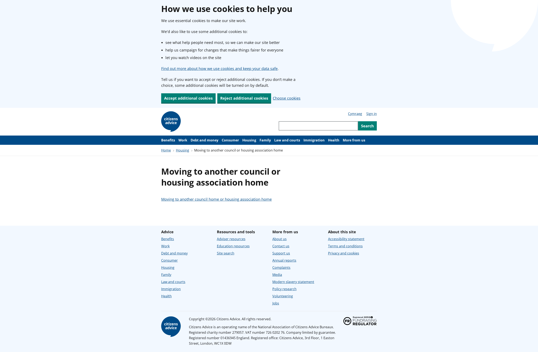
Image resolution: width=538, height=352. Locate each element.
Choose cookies (287, 98)
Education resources (233, 246)
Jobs (275, 303)
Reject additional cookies (244, 98)
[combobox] (318, 126)
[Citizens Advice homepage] (171, 326)
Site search (225, 253)
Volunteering (282, 296)
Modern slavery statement (293, 281)
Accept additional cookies (188, 98)
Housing (249, 140)
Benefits (168, 140)
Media (277, 274)
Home (166, 150)
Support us (281, 253)
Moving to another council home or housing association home (216, 199)
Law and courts (287, 140)
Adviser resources (231, 239)
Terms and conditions (345, 246)
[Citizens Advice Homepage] (171, 121)
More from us (354, 140)
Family (265, 140)
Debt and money (204, 140)
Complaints (281, 267)
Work (182, 140)
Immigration (314, 140)
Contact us (280, 246)
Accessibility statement (346, 239)
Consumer (230, 140)
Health (333, 140)
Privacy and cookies (343, 253)
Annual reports (284, 260)
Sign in (371, 113)
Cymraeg (355, 113)
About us (279, 239)
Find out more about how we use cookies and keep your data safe (219, 68)
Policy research (284, 289)
